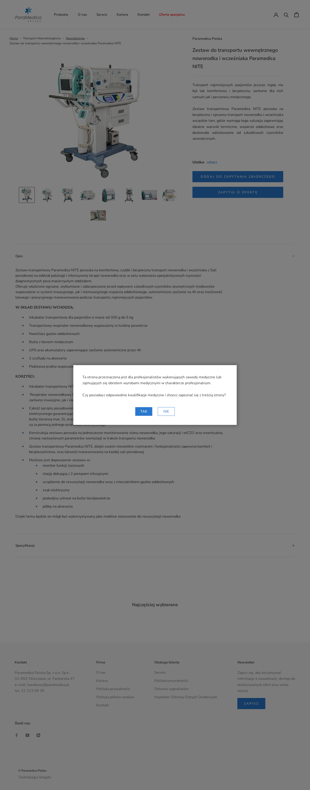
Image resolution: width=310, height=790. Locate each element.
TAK (143, 411)
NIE (166, 411)
